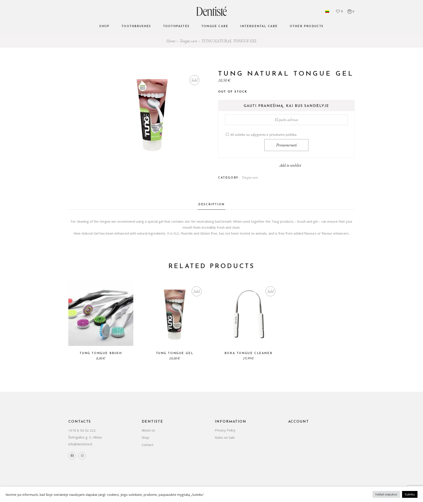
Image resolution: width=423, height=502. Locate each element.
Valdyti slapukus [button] (386, 494)
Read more (178, 340)
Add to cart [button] (104, 340)
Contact (147, 444)
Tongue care (249, 177)
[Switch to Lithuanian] (327, 11)
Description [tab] (211, 204)
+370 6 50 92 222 (82, 430)
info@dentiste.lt (80, 444)
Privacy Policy (225, 430)
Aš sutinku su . (263, 134)
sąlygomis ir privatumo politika (273, 134)
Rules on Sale (225, 437)
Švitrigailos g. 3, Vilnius (85, 437)
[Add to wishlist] (97, 341)
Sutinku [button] (410, 494)
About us (148, 430)
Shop (145, 437)
